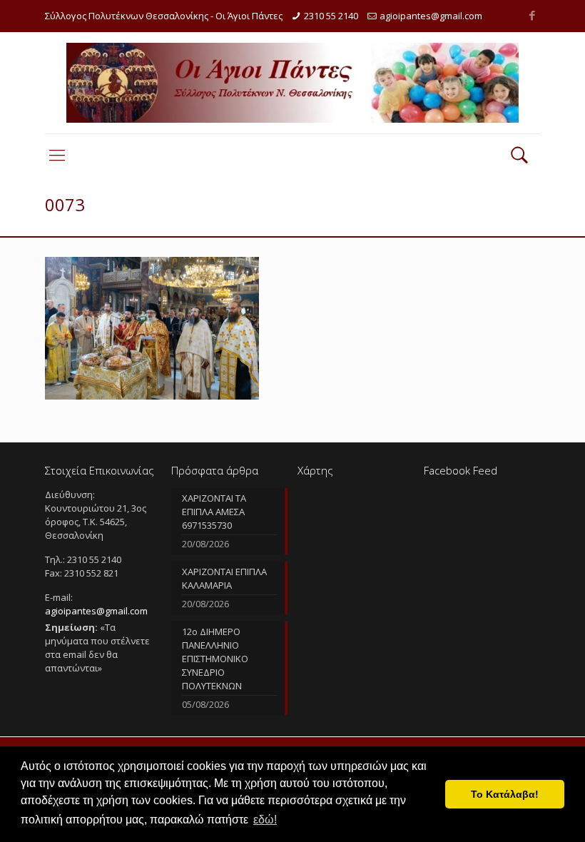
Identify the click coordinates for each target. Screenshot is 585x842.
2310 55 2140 (331, 15)
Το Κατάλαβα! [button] (505, 794)
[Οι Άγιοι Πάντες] (292, 82)
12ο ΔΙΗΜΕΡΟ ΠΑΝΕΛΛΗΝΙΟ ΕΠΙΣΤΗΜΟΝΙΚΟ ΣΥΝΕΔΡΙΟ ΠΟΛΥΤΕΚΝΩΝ (215, 658)
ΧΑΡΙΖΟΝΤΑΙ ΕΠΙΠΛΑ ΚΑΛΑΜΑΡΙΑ (224, 578)
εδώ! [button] (265, 819)
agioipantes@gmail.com (431, 15)
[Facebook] (532, 15)
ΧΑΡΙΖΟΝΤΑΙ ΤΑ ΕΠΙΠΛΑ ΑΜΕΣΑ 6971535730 (214, 512)
